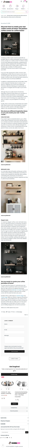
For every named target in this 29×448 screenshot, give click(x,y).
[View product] (7, 383)
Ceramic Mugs (19, 295)
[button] (26, 1)
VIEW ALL (14, 403)
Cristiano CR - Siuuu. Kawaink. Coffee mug (6, 392)
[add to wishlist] (6, 389)
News (5, 15)
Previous (1, 389)
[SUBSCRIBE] (26, 432)
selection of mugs (16, 290)
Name (5, 324)
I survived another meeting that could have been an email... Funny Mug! (21, 393)
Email (5, 329)
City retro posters (14, 410)
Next (26, 314)
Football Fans (14, 407)
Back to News (15, 358)
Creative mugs (14, 374)
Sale (3, 377)
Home (2, 15)
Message (6, 335)
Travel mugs (4, 297)
